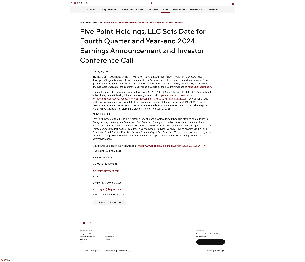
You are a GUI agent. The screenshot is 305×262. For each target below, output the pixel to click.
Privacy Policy (96, 251)
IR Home (88, 23)
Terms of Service (109, 251)
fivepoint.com (232, 3)
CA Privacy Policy (124, 251)
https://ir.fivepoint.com (199, 87)
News (95, 23)
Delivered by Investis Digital (215, 251)
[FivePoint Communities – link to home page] (79, 3)
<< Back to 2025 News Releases (109, 203)
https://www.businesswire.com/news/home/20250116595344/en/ (172, 146)
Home (82, 23)
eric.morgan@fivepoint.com (107, 189)
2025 (100, 23)
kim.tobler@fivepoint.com (105, 171)
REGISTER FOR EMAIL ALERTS (211, 242)
